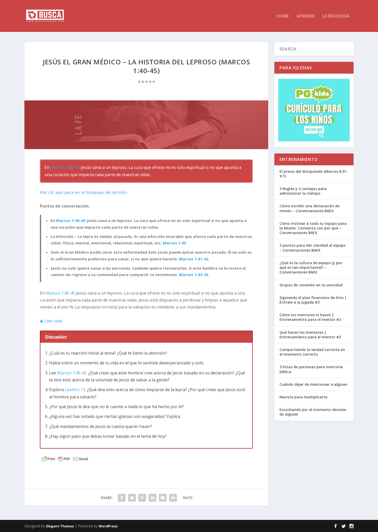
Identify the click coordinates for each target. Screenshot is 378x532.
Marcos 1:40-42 (71, 373)
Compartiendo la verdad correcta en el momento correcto (312, 352)
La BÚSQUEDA (336, 16)
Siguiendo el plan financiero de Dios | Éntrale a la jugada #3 (313, 300)
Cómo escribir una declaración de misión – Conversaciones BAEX (309, 208)
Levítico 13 (75, 389)
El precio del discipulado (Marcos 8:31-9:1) (314, 173)
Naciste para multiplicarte (303, 396)
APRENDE (305, 16)
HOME (283, 16)
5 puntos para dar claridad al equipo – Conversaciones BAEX (313, 247)
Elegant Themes (60, 526)
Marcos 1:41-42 (194, 258)
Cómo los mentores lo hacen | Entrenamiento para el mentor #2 (310, 317)
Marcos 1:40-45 (65, 167)
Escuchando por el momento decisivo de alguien (313, 412)
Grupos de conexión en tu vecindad (311, 284)
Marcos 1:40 (174, 242)
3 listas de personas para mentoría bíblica (311, 369)
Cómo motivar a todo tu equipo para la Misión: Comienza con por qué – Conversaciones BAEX (313, 228)
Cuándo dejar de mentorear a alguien (313, 384)
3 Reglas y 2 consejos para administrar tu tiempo (303, 191)
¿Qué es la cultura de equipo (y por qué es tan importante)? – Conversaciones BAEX (311, 267)
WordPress (108, 526)
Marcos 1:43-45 (194, 274)
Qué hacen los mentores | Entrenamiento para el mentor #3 (310, 334)
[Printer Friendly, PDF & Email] (65, 458)
